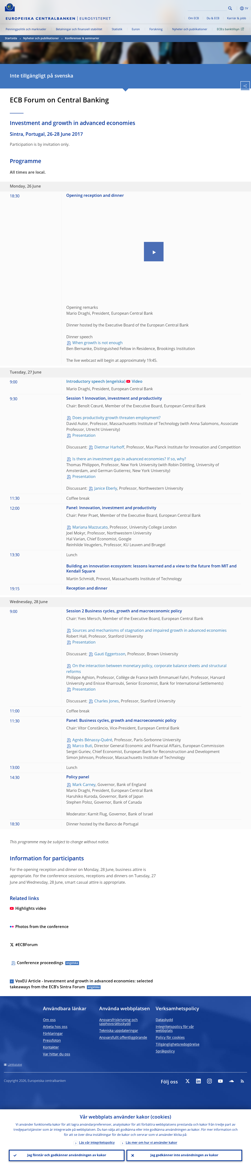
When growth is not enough (97, 343)
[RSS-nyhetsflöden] (242, 1081)
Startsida (11, 38)
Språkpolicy (165, 1051)
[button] (236, 8)
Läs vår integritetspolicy (97, 1142)
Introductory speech (85, 382)
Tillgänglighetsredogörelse (177, 1044)
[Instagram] (209, 1081)
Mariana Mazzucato (90, 528)
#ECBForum (26, 945)
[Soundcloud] (231, 1081)
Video (137, 382)
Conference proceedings (40, 963)
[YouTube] (220, 1081)
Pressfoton (52, 1040)
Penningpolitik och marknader (26, 29)
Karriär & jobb (236, 18)
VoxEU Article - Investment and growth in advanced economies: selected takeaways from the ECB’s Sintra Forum (81, 984)
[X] (187, 1081)
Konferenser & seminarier (82, 38)
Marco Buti (82, 746)
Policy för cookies (170, 1037)
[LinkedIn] (198, 1081)
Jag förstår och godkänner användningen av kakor (66, 1155)
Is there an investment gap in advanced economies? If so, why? (129, 459)
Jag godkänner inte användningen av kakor (184, 1155)
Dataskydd (164, 1020)
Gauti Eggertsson (109, 654)
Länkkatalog (15, 1064)
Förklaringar (53, 1034)
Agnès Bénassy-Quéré (92, 740)
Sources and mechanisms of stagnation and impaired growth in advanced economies (149, 631)
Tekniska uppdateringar (118, 1031)
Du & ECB (213, 18)
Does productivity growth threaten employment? (116, 418)
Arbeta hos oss (55, 1027)
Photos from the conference (42, 927)
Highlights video (30, 909)
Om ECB (193, 18)
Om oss (49, 1020)
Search (230, 8)
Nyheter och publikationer (189, 29)
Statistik (117, 29)
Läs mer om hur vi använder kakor (151, 1142)
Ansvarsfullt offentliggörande (123, 1037)
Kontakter (51, 1047)
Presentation (83, 436)
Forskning (156, 29)
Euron (136, 29)
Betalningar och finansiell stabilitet (79, 29)
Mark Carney (83, 785)
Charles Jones (106, 701)
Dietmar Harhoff (109, 447)
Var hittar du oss (56, 1054)
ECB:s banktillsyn (228, 29)
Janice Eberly (105, 489)
